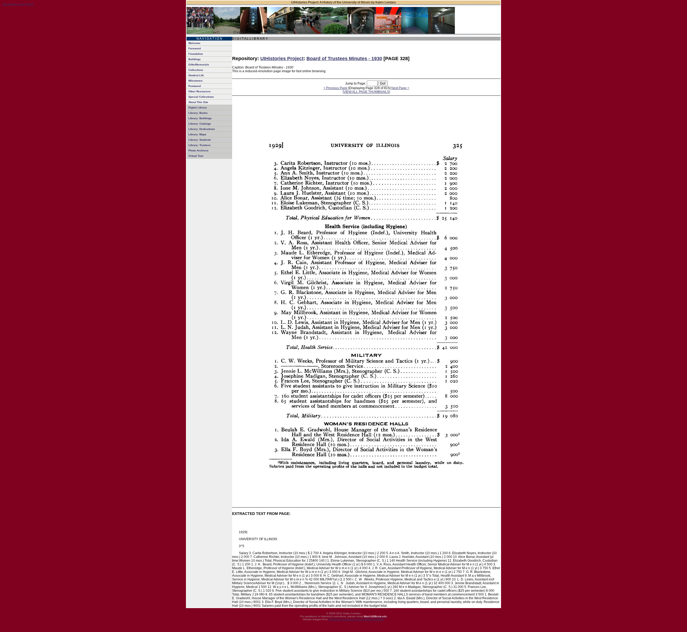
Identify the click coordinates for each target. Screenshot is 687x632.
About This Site (198, 102)
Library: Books (198, 112)
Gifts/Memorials (198, 64)
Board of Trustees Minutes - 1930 (344, 58)
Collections (195, 69)
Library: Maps (197, 134)
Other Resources (199, 91)
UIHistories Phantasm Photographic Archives (355, 619)
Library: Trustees (199, 145)
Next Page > (400, 88)
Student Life (196, 75)
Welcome (194, 43)
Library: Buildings (200, 118)
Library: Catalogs (199, 123)
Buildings (194, 59)
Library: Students (199, 139)
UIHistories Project (282, 58)
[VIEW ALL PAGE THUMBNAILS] (366, 92)
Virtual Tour (195, 155)
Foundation (195, 53)
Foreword (194, 48)
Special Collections (201, 96)
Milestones (195, 80)
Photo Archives (198, 150)
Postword (194, 86)
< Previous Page (335, 88)
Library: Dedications (201, 129)
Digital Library (197, 107)
